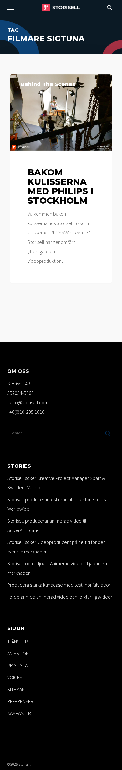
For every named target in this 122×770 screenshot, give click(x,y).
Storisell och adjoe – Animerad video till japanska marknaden (57, 568)
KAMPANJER (19, 713)
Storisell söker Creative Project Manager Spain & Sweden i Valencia (56, 483)
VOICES (14, 677)
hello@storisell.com (27, 402)
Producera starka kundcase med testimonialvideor (58, 585)
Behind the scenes (47, 84)
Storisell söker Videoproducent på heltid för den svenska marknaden (56, 547)
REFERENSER (20, 701)
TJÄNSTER (17, 641)
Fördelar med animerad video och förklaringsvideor (59, 597)
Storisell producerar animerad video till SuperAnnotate (47, 525)
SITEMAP (16, 689)
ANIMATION (18, 653)
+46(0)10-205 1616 (25, 412)
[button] (10, 7)
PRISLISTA (17, 665)
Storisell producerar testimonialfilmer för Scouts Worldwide (56, 504)
